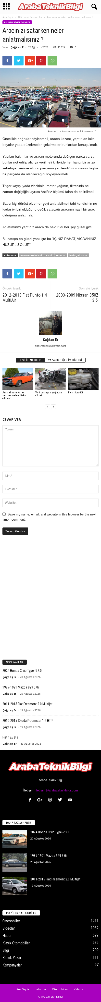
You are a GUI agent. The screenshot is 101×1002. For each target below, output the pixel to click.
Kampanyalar (12, 965)
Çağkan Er (18, 47)
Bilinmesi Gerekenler (30, 17)
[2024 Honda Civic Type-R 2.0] (14, 839)
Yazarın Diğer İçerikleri (65, 360)
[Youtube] (70, 800)
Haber (7, 935)
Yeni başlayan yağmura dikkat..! (48, 394)
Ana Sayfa (7, 17)
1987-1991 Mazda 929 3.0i (20, 687)
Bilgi (49, 255)
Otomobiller (11, 921)
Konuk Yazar (11, 957)
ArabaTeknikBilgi (31, 255)
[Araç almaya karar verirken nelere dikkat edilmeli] (17, 379)
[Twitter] (61, 800)
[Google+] (41, 800)
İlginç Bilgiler (78, 255)
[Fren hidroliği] (83, 379)
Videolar (8, 928)
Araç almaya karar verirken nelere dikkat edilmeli (14, 395)
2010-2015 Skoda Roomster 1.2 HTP (27, 721)
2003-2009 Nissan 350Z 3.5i (77, 297)
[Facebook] (31, 800)
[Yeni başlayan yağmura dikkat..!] (50, 379)
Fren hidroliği (75, 392)
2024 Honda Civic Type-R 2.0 (22, 671)
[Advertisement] (50, 599)
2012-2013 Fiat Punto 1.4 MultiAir (24, 297)
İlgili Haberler (30, 360)
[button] (93, 6)
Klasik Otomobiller (16, 943)
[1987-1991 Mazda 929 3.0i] (14, 862)
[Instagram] (51, 800)
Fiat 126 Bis (10, 737)
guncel (60, 255)
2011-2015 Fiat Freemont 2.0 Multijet (27, 704)
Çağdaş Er (9, 677)
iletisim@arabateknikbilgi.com (57, 790)
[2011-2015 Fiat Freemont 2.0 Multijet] (14, 886)
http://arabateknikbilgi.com (50, 345)
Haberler (40, 989)
